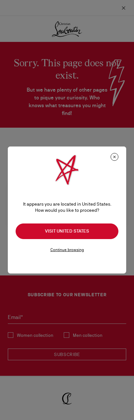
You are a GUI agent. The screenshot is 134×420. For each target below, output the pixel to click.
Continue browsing (67, 250)
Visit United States (67, 231)
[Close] (114, 157)
